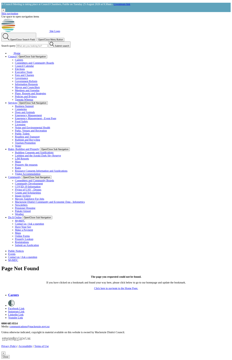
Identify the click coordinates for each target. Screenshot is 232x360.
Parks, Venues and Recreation (31, 130)
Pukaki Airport (23, 211)
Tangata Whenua (24, 99)
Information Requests (26, 84)
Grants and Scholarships (28, 192)
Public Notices (16, 251)
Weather (19, 214)
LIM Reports (22, 158)
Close (5, 357)
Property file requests (26, 164)
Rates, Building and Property (23, 149)
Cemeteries (21, 109)
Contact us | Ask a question (29, 223)
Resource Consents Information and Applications (41, 170)
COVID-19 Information (28, 186)
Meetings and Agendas (27, 90)
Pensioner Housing (25, 208)
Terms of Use (41, 346)
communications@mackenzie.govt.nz (30, 326)
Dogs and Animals (25, 112)
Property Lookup (24, 239)
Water (18, 145)
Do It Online (15, 217)
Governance (21, 78)
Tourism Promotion (25, 142)
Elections (20, 69)
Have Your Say (23, 226)
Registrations (22, 242)
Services (12, 102)
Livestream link (122, 4)
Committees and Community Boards (34, 62)
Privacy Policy (9, 346)
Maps (18, 161)
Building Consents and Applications (34, 152)
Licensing (20, 124)
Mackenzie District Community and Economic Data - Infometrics (50, 201)
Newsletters (21, 205)
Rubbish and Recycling (27, 139)
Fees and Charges (24, 75)
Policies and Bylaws (26, 96)
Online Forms (22, 236)
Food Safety (21, 121)
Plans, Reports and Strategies (30, 93)
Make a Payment (24, 229)
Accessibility (25, 346)
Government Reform (26, 81)
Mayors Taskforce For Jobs (29, 198)
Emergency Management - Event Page (35, 118)
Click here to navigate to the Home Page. (116, 288)
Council (12, 56)
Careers (19, 59)
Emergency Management (28, 115)
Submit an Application (27, 245)
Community (14, 177)
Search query (8, 45)
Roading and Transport (27, 136)
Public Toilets (22, 133)
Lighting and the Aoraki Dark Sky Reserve (38, 155)
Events (11, 254)
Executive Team (23, 72)
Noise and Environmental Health (32, 127)
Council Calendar (24, 65)
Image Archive (23, 195)
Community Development (29, 183)
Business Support (24, 106)
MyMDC (20, 220)
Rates (18, 167)
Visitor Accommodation (27, 173)
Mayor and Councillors (27, 87)
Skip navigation (9, 13)
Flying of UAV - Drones (28, 189)
